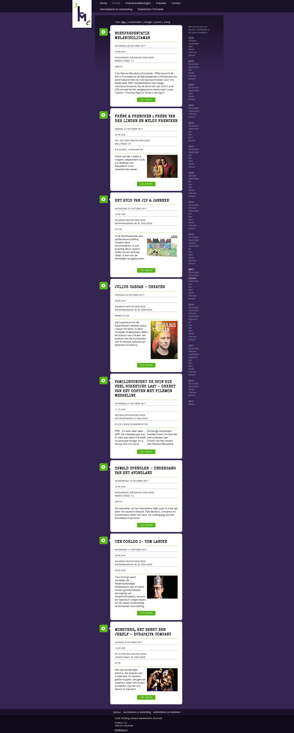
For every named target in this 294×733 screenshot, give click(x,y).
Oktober (192, 40)
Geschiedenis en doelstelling (116, 9)
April (190, 46)
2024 (191, 84)
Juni (190, 131)
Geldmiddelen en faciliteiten (166, 712)
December (193, 237)
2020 (191, 172)
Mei (190, 69)
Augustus (193, 319)
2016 (191, 304)
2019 (191, 201)
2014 (191, 380)
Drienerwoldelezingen (138, 3)
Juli (189, 181)
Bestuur (117, 712)
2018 (191, 234)
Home (103, 3)
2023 (191, 105)
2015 (191, 345)
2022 (191, 122)
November (193, 64)
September (193, 43)
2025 (191, 61)
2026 (191, 37)
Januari (191, 55)
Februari (192, 52)
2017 (191, 269)
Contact (176, 3)
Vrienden (161, 3)
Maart (191, 49)
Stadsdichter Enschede (150, 9)
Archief (116, 3)
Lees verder (146, 99)
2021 (191, 146)
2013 (191, 401)
